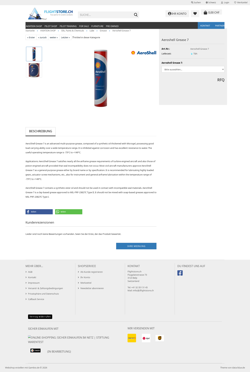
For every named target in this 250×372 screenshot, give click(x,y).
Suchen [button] (197, 2)
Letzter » (65, 37)
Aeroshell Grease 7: (172, 62)
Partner (219, 25)
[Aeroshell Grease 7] (101, 78)
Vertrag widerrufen (40, 316)
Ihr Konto (85, 277)
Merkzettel (241, 2)
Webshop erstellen (14, 367)
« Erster (31, 37)
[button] (211, 2)
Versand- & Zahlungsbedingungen (45, 288)
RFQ (220, 79)
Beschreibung (40, 131)
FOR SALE (84, 26)
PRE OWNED (112, 26)
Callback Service (36, 299)
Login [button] (226, 2)
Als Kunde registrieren (91, 271)
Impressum (34, 282)
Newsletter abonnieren (92, 288)
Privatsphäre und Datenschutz (43, 293)
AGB (30, 271)
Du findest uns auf (191, 266)
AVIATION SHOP (34, 26)
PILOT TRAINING (68, 26)
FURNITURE (97, 26)
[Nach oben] (241, 367)
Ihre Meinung (136, 246)
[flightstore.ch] (50, 14)
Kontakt (205, 25)
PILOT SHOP (51, 26)
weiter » (54, 37)
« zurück (42, 37)
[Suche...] (136, 15)
